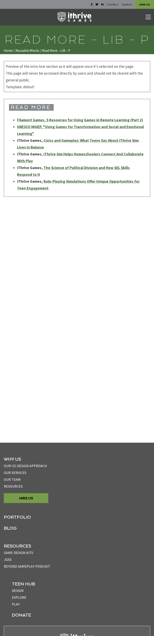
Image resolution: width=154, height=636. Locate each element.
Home (8, 50)
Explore (19, 597)
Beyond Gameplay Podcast (27, 566)
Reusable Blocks (27, 50)
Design (17, 590)
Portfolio (17, 517)
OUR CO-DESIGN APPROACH (25, 466)
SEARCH (127, 4)
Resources (13, 486)
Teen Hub (23, 584)
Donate (21, 615)
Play (16, 604)
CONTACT (113, 4)
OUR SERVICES (15, 472)
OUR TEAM (12, 479)
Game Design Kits (18, 552)
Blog (10, 528)
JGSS (7, 559)
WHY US (12, 459)
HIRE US (144, 4)
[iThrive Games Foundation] (74, 17)
